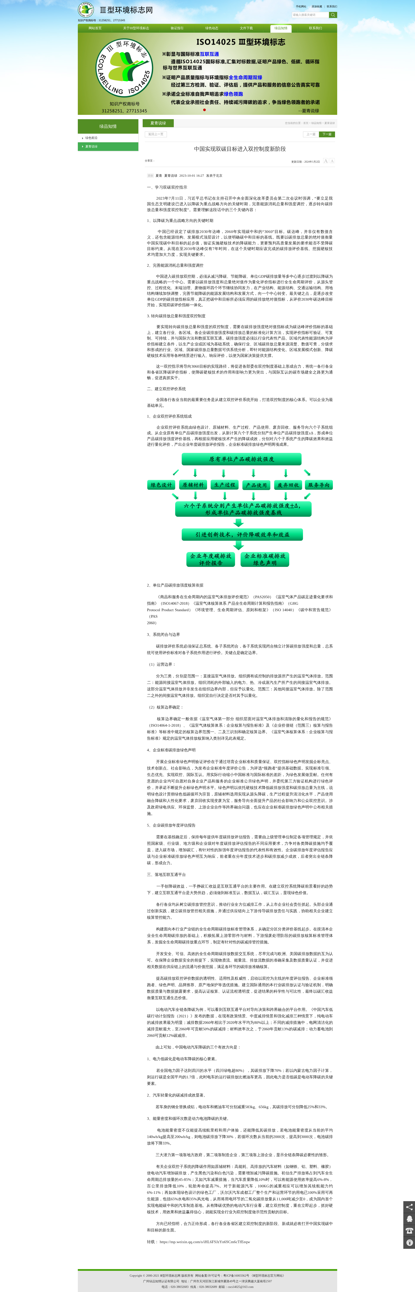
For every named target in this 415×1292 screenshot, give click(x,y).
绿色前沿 (91, 137)
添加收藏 (317, 6)
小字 (332, 161)
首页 (305, 123)
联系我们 (332, 6)
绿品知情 (316, 123)
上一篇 (311, 134)
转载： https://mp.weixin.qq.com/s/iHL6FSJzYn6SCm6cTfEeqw (198, 1242)
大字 (326, 161)
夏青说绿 (91, 146)
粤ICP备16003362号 (236, 1275)
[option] (214, 175)
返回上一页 (155, 134)
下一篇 (327, 134)
